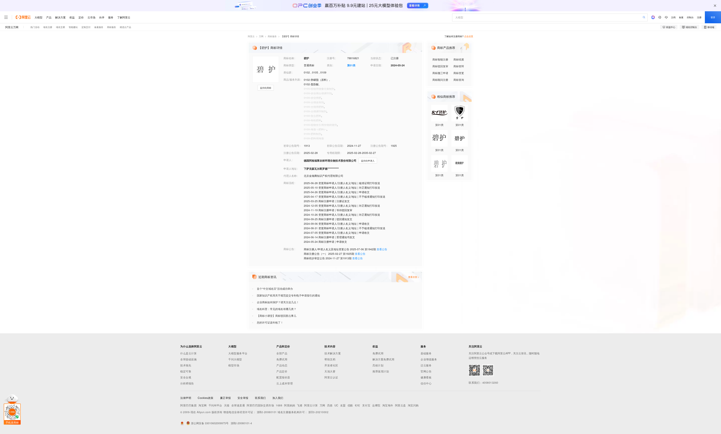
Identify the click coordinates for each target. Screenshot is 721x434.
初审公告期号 (291, 145)
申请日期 (375, 65)
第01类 (351, 65)
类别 (329, 65)
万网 (261, 36)
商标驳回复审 (440, 66)
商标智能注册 (440, 59)
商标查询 (458, 80)
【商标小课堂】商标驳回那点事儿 (276, 316)
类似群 (287, 72)
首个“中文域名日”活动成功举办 (275, 288)
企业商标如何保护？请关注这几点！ (278, 302)
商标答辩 (458, 66)
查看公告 (382, 249)
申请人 (287, 160)
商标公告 (289, 249)
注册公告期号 (378, 145)
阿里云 (251, 36)
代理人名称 (290, 176)
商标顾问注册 (440, 80)
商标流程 (289, 183)
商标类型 (289, 65)
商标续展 (458, 59)
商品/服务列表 (292, 79)
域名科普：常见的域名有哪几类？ (276, 309)
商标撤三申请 (440, 73)
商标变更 (458, 73)
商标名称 (289, 58)
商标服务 (272, 36)
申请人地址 (290, 168)
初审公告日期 (335, 145)
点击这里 (468, 36)
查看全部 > (413, 276)
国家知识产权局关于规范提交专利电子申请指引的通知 (288, 295)
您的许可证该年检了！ (270, 322)
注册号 (331, 58)
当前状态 (375, 58)
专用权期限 (333, 153)
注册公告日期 (291, 153)
